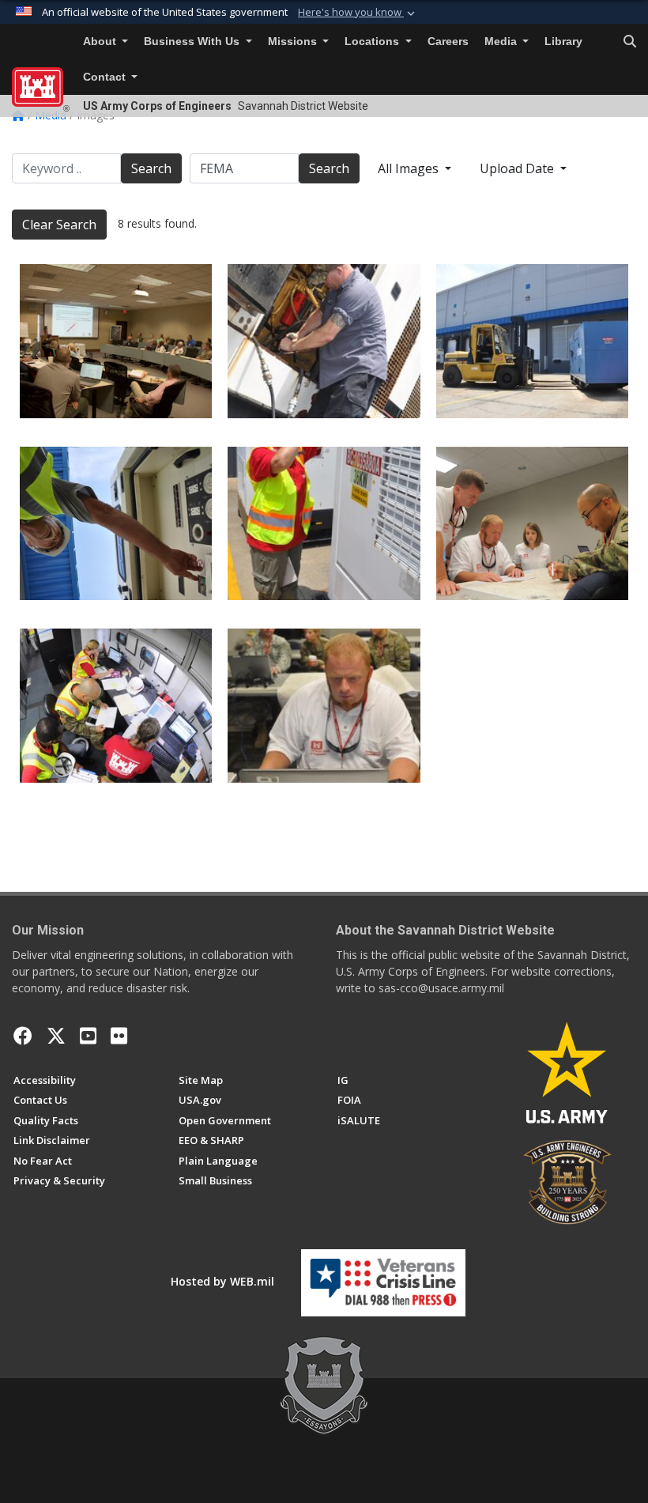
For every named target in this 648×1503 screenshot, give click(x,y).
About (101, 41)
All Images (410, 168)
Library (563, 41)
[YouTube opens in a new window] (88, 1036)
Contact (106, 77)
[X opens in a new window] (56, 1036)
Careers (448, 41)
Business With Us (193, 41)
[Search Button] (630, 42)
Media (502, 41)
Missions (294, 41)
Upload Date (518, 168)
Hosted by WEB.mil (222, 1281)
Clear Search (59, 224)
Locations (373, 41)
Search (151, 168)
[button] (358, 13)
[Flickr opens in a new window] (119, 1036)
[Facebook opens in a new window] (22, 1036)
